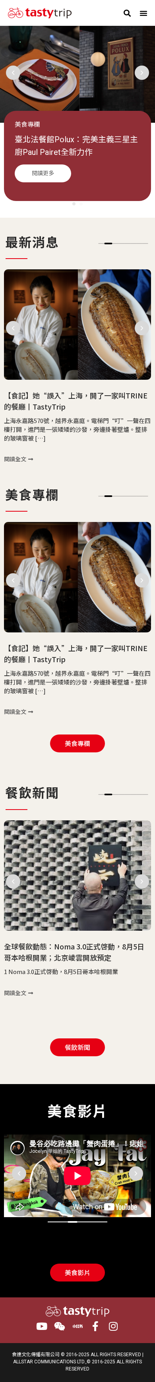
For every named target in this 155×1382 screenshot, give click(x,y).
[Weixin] (60, 1326)
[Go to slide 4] (82, 1222)
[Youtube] (42, 1326)
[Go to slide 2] (108, 243)
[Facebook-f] (96, 1326)
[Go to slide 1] (74, 203)
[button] (127, 12)
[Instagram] (113, 1326)
